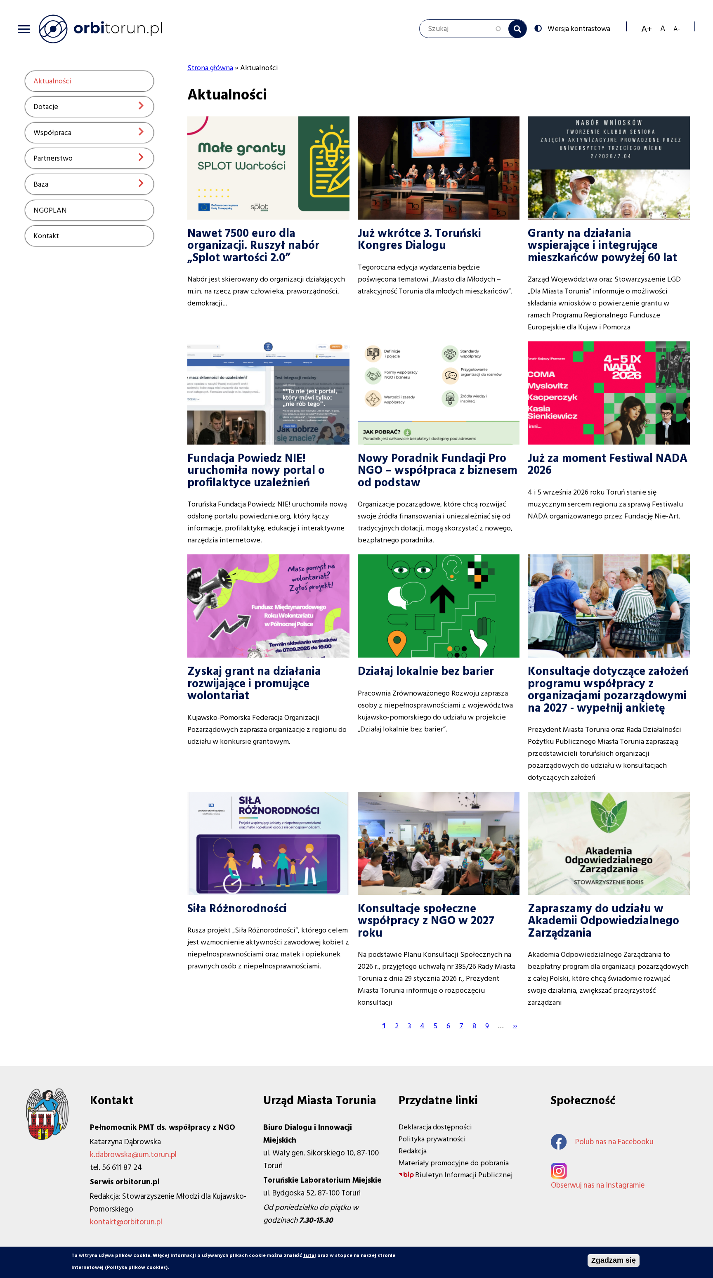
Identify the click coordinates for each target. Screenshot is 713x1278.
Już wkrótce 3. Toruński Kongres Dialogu (419, 239)
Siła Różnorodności (237, 908)
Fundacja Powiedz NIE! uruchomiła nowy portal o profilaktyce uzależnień (256, 470)
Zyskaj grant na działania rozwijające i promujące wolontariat (254, 683)
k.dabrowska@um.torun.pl (133, 1154)
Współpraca (52, 133)
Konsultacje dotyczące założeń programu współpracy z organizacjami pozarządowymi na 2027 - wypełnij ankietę (608, 689)
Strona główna (210, 68)
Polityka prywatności (432, 1139)
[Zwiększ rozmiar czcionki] (646, 28)
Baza (40, 184)
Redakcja (413, 1151)
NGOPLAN (50, 210)
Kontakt (46, 236)
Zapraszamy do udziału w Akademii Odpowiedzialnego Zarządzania (603, 920)
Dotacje (45, 107)
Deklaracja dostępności (435, 1127)
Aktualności (52, 81)
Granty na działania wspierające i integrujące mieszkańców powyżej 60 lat (602, 245)
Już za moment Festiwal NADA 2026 (607, 464)
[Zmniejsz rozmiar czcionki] (676, 29)
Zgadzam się (613, 1260)
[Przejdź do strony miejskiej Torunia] (47, 1137)
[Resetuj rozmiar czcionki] (662, 28)
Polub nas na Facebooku (614, 1142)
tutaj (309, 1255)
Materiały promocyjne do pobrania (454, 1163)
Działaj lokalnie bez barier (426, 671)
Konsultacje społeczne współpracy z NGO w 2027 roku (426, 920)
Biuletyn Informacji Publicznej (463, 1175)
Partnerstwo (53, 158)
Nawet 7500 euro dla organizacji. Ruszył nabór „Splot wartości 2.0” (253, 245)
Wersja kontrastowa (579, 28)
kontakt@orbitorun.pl (126, 1222)
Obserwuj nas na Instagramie (598, 1185)
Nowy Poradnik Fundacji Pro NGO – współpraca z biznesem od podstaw (437, 470)
